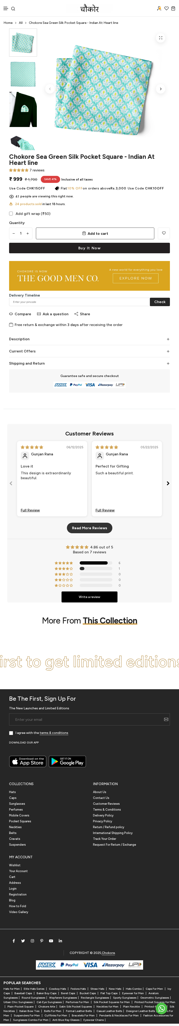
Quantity (17, 223)
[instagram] (32, 941)
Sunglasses (17, 803)
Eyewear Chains (93, 1020)
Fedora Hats (78, 988)
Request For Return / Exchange (114, 844)
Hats (12, 792)
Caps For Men (155, 988)
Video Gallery (18, 912)
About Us (99, 792)
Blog (12, 900)
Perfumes (16, 809)
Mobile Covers (19, 815)
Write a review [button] (89, 597)
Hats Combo (134, 988)
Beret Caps (68, 993)
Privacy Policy (102, 821)
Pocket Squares (20, 821)
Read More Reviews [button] (89, 528)
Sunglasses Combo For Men (30, 1020)
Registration (18, 894)
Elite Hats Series (34, 988)
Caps (13, 798)
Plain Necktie (132, 1006)
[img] (32, 447)
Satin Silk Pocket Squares (76, 1006)
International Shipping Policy (113, 833)
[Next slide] (168, 484)
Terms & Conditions (107, 809)
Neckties (15, 827)
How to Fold (17, 906)
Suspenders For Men (27, 1015)
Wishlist (15, 865)
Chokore (108, 953)
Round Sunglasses (33, 997)
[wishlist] (166, 8)
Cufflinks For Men (56, 1015)
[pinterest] (41, 941)
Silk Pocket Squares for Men (112, 1002)
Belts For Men (53, 1011)
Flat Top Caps (109, 993)
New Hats (115, 988)
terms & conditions (54, 733)
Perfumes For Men (78, 1002)
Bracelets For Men (83, 1015)
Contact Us (101, 798)
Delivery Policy (103, 815)
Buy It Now (89, 248)
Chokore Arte (46, 1006)
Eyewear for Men (133, 993)
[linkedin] (60, 941)
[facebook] (13, 941)
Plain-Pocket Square (20, 1006)
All (21, 23)
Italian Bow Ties (29, 1011)
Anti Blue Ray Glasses (65, 1020)
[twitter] (23, 941)
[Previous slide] (11, 484)
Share (85, 314)
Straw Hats (97, 988)
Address (15, 883)
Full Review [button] (30, 510)
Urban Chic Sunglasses (18, 1002)
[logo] (89, 8)
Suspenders (17, 844)
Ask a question (56, 314)
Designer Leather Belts (140, 1011)
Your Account (18, 871)
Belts (13, 833)
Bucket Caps (88, 993)
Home (8, 23)
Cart (12, 877)
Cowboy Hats (58, 988)
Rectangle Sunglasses (95, 997)
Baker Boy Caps (47, 993)
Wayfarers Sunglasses (63, 997)
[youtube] (51, 941)
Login (13, 888)
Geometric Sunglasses (154, 997)
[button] (6, 8)
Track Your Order (104, 839)
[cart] (173, 8)
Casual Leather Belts (109, 1011)
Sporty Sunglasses (124, 997)
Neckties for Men (107, 1006)
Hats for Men (11, 988)
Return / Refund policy (108, 827)
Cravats (14, 839)
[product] (160, 38)
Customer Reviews (106, 803)
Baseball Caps (23, 993)
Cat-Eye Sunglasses (49, 1002)
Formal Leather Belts (79, 1011)
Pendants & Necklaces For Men (119, 1015)
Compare (23, 314)
